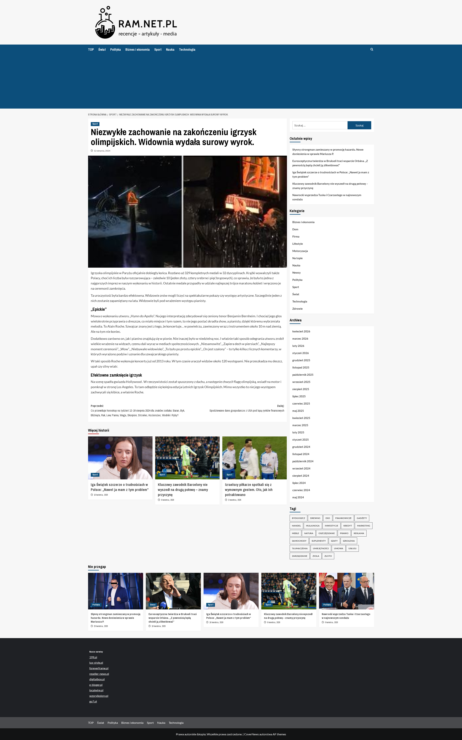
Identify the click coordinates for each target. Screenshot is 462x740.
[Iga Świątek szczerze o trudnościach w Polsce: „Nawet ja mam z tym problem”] (120, 457)
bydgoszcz (298, 518)
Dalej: (247, 408)
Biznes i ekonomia (137, 49)
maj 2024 (298, 497)
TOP (91, 49)
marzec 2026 (300, 338)
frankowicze (343, 518)
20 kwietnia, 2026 (101, 626)
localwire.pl (96, 690)
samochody (299, 540)
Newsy (296, 272)
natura (308, 533)
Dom (295, 229)
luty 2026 (298, 345)
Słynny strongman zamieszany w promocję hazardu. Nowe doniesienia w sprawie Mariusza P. (327, 151)
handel (296, 525)
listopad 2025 (300, 367)
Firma (295, 236)
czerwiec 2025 (301, 403)
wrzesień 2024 (301, 468)
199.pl (93, 657)
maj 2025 (298, 410)
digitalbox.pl (97, 679)
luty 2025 (298, 432)
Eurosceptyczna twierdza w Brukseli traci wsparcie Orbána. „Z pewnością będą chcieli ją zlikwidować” (330, 163)
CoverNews (251, 734)
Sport (158, 49)
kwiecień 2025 (301, 418)
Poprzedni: (138, 410)
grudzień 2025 (301, 360)
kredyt (347, 525)
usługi (352, 548)
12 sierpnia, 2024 (102, 150)
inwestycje (331, 525)
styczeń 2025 (300, 439)
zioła (316, 556)
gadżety (362, 518)
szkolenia (349, 540)
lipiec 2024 (299, 482)
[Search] (372, 49)
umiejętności (321, 548)
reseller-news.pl (99, 673)
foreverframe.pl (98, 668)
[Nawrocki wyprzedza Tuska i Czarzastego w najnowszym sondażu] (346, 591)
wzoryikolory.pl (98, 695)
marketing (363, 525)
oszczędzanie (327, 533)
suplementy (319, 540)
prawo (344, 533)
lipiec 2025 (299, 396)
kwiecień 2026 (301, 331)
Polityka (115, 49)
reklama (359, 533)
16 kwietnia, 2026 (101, 494)
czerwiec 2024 (301, 490)
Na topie (297, 258)
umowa (338, 548)
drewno (315, 518)
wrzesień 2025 (301, 381)
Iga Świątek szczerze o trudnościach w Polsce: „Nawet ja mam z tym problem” (120, 487)
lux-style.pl (96, 662)
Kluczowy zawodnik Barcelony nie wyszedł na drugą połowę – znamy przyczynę (183, 489)
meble (295, 533)
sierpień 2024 (300, 475)
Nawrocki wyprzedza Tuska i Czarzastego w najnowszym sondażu (326, 197)
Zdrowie (297, 308)
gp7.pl (93, 701)
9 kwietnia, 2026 (167, 500)
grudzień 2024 (301, 446)
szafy (334, 540)
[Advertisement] (231, 81)
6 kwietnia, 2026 (331, 622)
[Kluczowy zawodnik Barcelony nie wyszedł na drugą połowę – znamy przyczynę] (187, 457)
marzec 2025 (300, 425)
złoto (328, 556)
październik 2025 (302, 374)
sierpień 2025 (300, 389)
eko (328, 518)
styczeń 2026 (300, 353)
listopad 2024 (300, 454)
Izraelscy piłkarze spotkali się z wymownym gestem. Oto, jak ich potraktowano (249, 489)
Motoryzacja (300, 250)
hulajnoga (313, 525)
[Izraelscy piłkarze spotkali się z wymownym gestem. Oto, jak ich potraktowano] (254, 457)
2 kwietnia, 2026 (234, 500)
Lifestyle (297, 243)
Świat (102, 49)
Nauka (170, 49)
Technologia (187, 49)
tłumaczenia (300, 548)
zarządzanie (299, 556)
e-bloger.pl (96, 684)
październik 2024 (302, 461)
